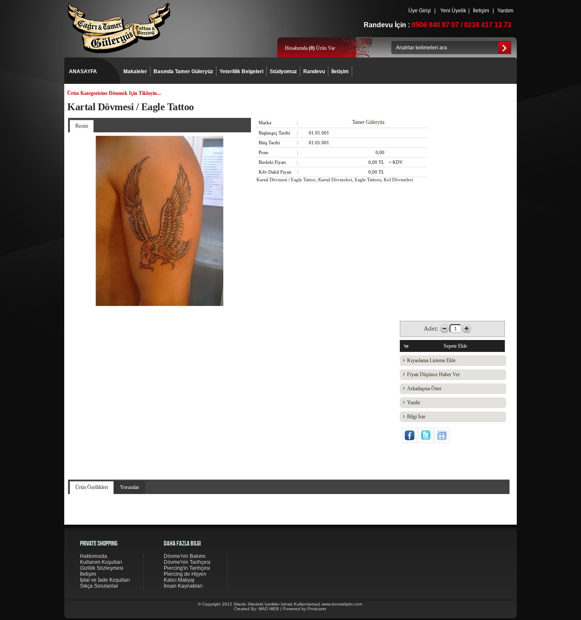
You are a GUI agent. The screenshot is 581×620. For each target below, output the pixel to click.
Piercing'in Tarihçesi (187, 568)
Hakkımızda (93, 556)
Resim (81, 126)
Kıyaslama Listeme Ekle (431, 360)
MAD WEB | (271, 608)
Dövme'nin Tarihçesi (187, 562)
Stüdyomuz (283, 71)
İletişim (481, 11)
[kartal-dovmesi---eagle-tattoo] (159, 304)
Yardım (505, 11)
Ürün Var (322, 48)
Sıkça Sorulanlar (99, 586)
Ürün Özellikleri (91, 487)
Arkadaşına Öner (424, 388)
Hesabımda (297, 48)
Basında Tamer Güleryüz (183, 71)
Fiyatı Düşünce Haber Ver (433, 374)
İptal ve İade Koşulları (105, 580)
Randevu (314, 71)
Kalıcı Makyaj (179, 580)
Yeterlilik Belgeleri (241, 71)
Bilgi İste (416, 417)
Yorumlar (129, 487)
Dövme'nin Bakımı (184, 556)
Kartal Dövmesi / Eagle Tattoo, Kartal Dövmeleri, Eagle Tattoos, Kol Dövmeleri (334, 179)
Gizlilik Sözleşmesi (101, 568)
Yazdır (413, 403)
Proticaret (317, 608)
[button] (452, 346)
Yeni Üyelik (453, 11)
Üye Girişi (419, 11)
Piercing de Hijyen (185, 574)
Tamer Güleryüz (368, 122)
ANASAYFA (83, 71)
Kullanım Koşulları (101, 562)
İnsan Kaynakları (183, 586)
